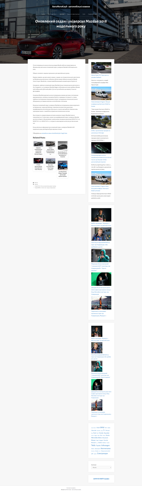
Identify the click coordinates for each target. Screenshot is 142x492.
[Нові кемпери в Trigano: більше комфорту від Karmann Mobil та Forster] (101, 94)
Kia (101, 435)
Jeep (99, 435)
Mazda (36, 182)
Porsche (106, 440)
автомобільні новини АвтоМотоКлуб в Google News (54, 133)
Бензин (96, 451)
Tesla (93, 445)
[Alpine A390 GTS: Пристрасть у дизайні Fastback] (101, 68)
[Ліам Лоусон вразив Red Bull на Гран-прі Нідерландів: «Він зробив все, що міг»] (101, 234)
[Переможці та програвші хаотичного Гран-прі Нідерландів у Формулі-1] (101, 303)
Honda (101, 433)
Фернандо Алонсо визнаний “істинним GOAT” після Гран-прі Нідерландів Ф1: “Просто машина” (100, 375)
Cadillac (108, 427)
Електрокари (102, 453)
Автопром (97, 448)
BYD (106, 427)
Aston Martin (93, 427)
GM (97, 433)
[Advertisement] (71, 43)
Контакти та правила (71, 488)
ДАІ (92, 453)
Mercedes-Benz (96, 438)
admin (76, 31)
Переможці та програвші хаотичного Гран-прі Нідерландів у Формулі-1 (98, 313)
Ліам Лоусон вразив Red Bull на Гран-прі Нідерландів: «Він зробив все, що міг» (100, 245)
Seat (97, 442)
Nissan (93, 440)
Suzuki (108, 442)
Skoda (100, 442)
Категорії (93, 465)
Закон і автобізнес (52, 14)
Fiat (92, 433)
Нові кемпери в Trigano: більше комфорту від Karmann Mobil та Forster (100, 104)
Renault (93, 442)
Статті (84, 14)
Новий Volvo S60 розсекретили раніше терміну (45, 186)
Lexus (104, 435)
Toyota (98, 445)
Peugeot (101, 440)
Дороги (95, 453)
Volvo (92, 448)
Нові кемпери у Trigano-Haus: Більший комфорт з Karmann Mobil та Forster (100, 188)
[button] (100, 14)
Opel (97, 440)
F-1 (104, 430)
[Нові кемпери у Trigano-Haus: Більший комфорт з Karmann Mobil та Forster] (101, 178)
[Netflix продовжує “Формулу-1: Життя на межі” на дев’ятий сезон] (101, 215)
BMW (102, 427)
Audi (98, 427)
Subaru (104, 442)
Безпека (93, 451)
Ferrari (108, 430)
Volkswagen (105, 445)
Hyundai (106, 433)
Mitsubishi (105, 438)
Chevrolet (93, 430)
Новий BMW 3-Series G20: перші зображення (45, 187)
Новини (43, 14)
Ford (94, 433)
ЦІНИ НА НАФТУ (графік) (101, 479)
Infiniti (92, 435)
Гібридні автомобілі (105, 451)
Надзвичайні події (92, 14)
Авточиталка (105, 448)
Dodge (102, 430)
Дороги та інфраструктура (73, 14)
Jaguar (95, 435)
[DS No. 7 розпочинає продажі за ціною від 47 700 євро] (101, 123)
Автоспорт (62, 14)
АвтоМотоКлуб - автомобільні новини (71, 6)
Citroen (98, 430)
